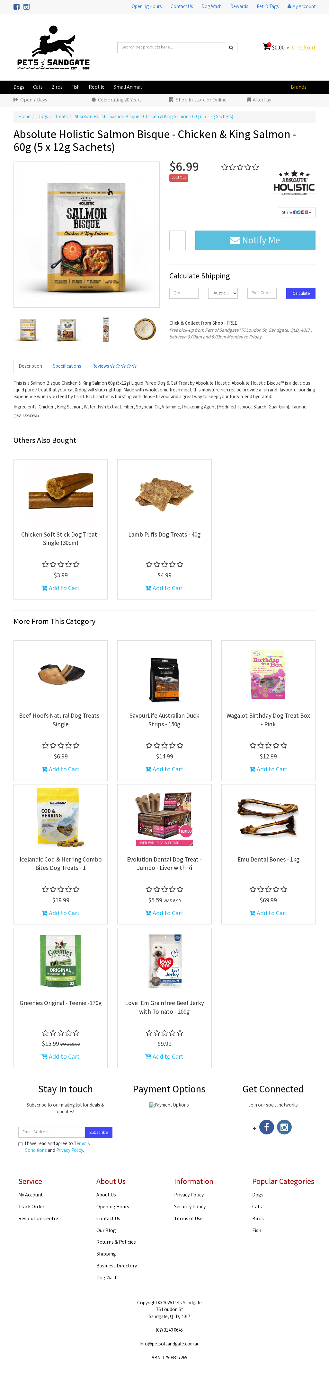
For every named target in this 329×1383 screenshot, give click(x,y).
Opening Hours (147, 7)
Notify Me (260, 241)
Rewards (239, 7)
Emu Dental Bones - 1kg (268, 860)
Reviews (101, 366)
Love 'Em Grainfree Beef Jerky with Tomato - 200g (164, 1008)
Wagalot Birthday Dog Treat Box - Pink (268, 721)
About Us (106, 1195)
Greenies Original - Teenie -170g (61, 1003)
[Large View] (28, 329)
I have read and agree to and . (57, 1147)
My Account (30, 1195)
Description (30, 366)
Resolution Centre (38, 1219)
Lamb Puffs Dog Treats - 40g (164, 535)
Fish (75, 87)
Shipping (106, 1254)
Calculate (301, 294)
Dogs (18, 87)
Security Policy (190, 1207)
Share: (287, 212)
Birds (56, 87)
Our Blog (106, 1231)
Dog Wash (212, 7)
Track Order (31, 1207)
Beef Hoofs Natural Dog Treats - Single (60, 721)
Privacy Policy (69, 1150)
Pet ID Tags (268, 7)
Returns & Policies (116, 1242)
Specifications (67, 366)
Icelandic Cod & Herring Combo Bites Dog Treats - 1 (61, 864)
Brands (298, 87)
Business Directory (116, 1266)
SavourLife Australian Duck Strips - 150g (164, 721)
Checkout (304, 48)
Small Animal (127, 87)
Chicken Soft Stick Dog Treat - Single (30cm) (60, 539)
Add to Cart (64, 588)
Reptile (96, 87)
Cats (37, 87)
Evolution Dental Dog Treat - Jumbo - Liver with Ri (164, 864)
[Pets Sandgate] (53, 47)
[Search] (231, 47)
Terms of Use (188, 1219)
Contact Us (182, 7)
